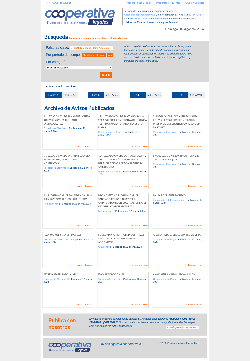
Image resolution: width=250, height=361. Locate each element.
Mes (109, 55)
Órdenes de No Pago (164, 239)
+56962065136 (142, 18)
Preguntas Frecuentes (168, 2)
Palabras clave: (57, 47)
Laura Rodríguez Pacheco (169, 195)
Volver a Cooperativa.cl (58, 2)
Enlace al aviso (84, 146)
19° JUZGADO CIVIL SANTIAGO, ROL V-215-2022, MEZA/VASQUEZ (176, 157)
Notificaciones (51, 203)
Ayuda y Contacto (194, 2)
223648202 (195, 14)
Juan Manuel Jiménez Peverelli (62, 234)
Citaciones (104, 246)
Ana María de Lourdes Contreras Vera (177, 234)
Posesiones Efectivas (55, 128)
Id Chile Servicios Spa (111, 274)
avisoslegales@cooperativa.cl (139, 14)
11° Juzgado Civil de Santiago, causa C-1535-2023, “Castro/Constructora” (68, 197)
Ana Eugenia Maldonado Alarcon (174, 274)
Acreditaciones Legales (139, 2)
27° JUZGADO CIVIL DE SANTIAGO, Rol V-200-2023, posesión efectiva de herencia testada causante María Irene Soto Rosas (122, 122)
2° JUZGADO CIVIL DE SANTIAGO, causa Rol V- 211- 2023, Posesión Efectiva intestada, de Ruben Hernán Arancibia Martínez (176, 122)
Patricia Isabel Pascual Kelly (61, 274)
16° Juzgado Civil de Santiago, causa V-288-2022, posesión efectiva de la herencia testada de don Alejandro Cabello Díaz (122, 161)
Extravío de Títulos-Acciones (168, 200)
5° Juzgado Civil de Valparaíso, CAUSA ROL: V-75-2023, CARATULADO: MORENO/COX (67, 159)
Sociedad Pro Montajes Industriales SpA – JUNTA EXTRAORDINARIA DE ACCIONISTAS (121, 238)
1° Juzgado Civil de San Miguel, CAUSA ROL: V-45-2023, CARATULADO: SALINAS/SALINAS (67, 120)
